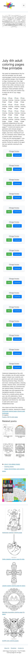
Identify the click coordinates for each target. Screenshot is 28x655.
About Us (6, 648)
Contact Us (21, 648)
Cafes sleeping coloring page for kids (13, 559)
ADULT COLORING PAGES (12, 464)
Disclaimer (13, 648)
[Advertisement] (14, 44)
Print (9, 155)
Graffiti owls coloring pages (10, 641)
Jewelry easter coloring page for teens (13, 585)
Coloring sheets (9, 466)
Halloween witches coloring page (12, 532)
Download (17, 155)
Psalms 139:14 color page (10, 417)
